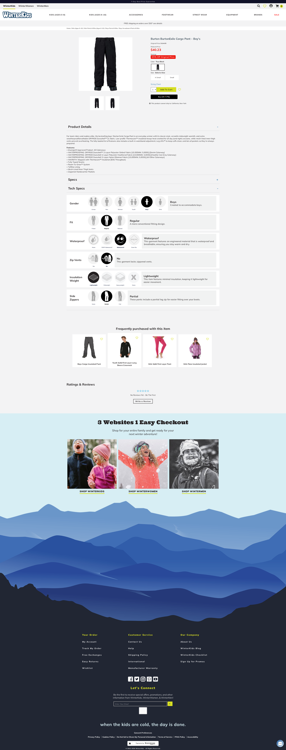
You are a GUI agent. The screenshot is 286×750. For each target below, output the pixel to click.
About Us (186, 641)
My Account (89, 641)
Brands (258, 15)
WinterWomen (26, 6)
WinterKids (9, 6)
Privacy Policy (94, 737)
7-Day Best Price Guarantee (143, 1)
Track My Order (92, 648)
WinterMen (43, 6)
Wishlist (87, 668)
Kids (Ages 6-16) (97, 15)
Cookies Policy (108, 737)
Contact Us (135, 641)
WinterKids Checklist (194, 655)
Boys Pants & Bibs (111, 28)
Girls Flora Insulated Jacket (195, 364)
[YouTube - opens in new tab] (155, 679)
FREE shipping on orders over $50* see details (143, 23)
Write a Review (143, 401)
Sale (276, 15)
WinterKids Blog (191, 648)
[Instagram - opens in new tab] (143, 679)
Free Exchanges (92, 655)
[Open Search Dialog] (258, 6)
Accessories (136, 15)
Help (131, 648)
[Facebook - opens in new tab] (130, 679)
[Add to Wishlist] (179, 89)
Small (172, 77)
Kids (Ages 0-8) (57, 15)
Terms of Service (165, 737)
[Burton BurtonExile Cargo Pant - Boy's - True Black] (97, 102)
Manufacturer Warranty (143, 668)
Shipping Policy (138, 655)
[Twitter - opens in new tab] (136, 679)
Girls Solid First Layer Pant (159, 364)
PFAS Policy (180, 737)
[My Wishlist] (265, 6)
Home (69, 28)
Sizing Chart (156, 84)
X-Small (158, 77)
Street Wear (200, 15)
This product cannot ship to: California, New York (168, 103)
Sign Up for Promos (193, 661)
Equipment (232, 15)
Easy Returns (90, 661)
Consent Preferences (143, 733)
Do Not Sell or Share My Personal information (136, 737)
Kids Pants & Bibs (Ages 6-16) (94, 28)
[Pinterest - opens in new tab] (149, 679)
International (136, 661)
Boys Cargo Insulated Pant (89, 364)
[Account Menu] (271, 6)
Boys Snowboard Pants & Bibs (129, 28)
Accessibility (192, 737)
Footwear (167, 15)
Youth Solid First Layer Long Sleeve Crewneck (124, 364)
